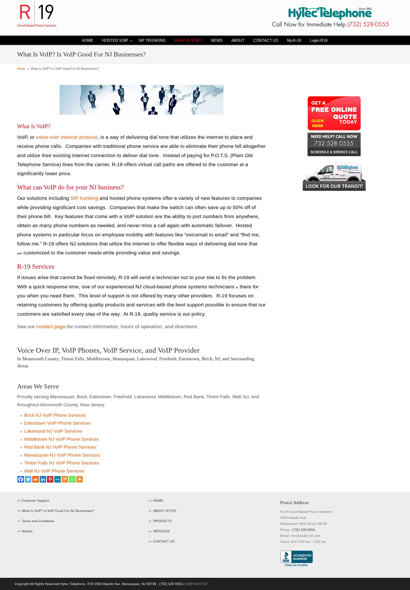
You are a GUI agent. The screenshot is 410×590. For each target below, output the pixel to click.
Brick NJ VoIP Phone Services (55, 415)
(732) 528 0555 (303, 530)
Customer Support (35, 500)
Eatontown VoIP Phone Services (57, 423)
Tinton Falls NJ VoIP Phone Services (61, 462)
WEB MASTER (196, 584)
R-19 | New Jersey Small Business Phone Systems (36, 14)
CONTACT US (163, 541)
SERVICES (161, 531)
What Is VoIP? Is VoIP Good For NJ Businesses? (58, 511)
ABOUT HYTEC (165, 511)
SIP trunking (84, 198)
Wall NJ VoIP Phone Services (54, 470)
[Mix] (65, 479)
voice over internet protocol (67, 137)
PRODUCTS (162, 521)
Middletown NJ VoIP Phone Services (61, 439)
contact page (51, 326)
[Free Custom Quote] (334, 113)
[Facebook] (21, 479)
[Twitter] (28, 479)
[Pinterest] (50, 479)
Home (21, 68)
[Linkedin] (43, 479)
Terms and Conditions (38, 521)
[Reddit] (35, 479)
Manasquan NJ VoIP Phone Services (62, 455)
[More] (79, 479)
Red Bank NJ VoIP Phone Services (60, 447)
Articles (27, 531)
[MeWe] (57, 479)
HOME (158, 500)
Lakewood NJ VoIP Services (53, 431)
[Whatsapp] (72, 479)
